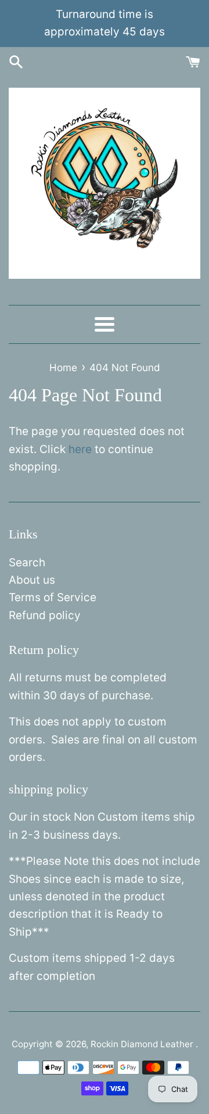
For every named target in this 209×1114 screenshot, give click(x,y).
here (80, 449)
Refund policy (45, 615)
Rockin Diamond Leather (143, 1044)
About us (32, 580)
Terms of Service (52, 597)
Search (27, 562)
